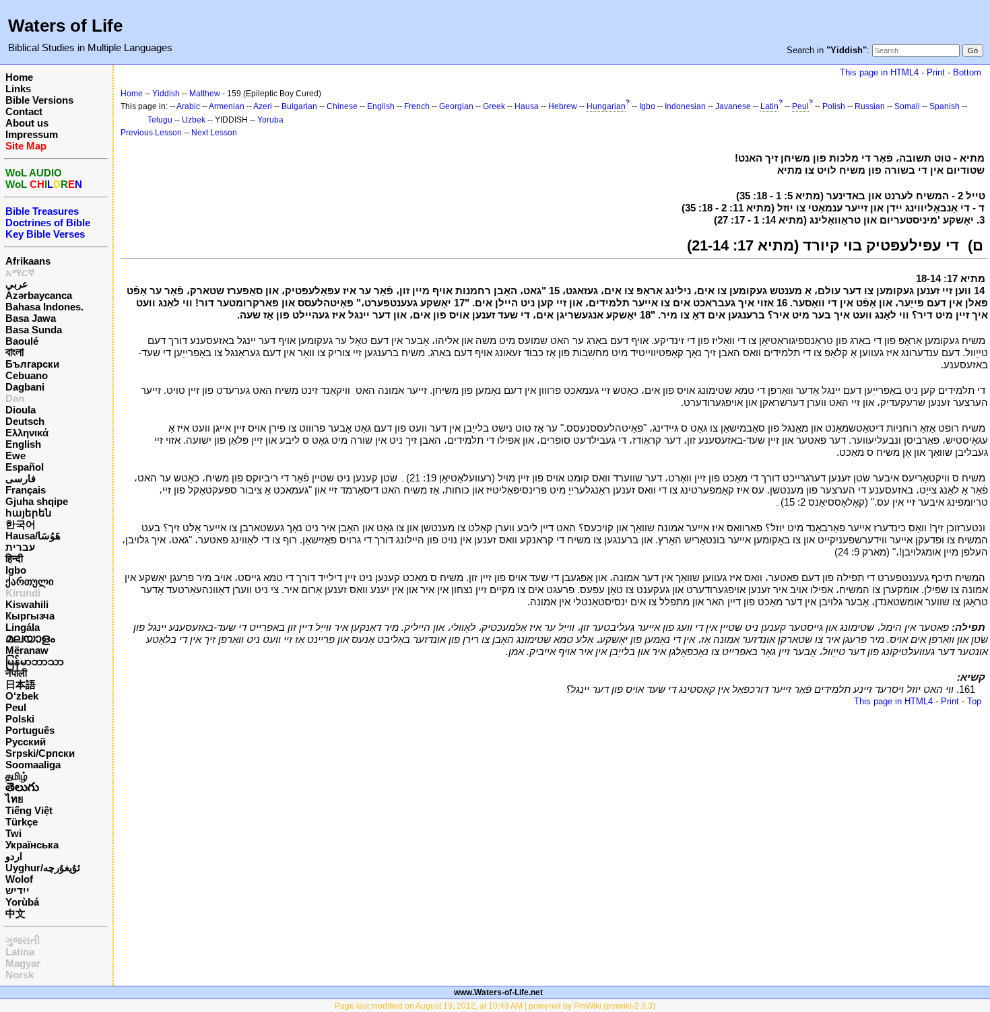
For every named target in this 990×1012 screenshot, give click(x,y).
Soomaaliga (33, 764)
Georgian (456, 106)
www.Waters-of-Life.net (498, 992)
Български (32, 364)
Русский (25, 741)
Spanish (944, 106)
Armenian (226, 106)
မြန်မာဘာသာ (34, 661)
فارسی (20, 478)
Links (18, 88)
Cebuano (26, 375)
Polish (833, 106)
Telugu (159, 120)
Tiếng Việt (29, 810)
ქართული (29, 581)
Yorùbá (22, 902)
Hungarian (606, 106)
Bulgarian (299, 106)
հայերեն (28, 512)
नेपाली (16, 673)
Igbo (15, 570)
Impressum (31, 134)
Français (25, 490)
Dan (14, 398)
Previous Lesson (151, 132)
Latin (769, 106)
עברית (20, 547)
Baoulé (21, 341)
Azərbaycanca (38, 295)
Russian (870, 106)
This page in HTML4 (879, 72)
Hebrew (562, 106)
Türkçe (21, 822)
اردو (13, 856)
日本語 (20, 684)
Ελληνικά (26, 432)
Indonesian (685, 106)
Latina (19, 951)
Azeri (262, 106)
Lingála (22, 627)
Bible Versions (39, 100)
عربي (16, 284)
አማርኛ (20, 272)
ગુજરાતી (22, 940)
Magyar (22, 963)
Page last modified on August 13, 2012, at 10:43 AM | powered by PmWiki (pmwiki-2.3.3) (495, 1006)
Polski (19, 718)
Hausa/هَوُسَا (33, 535)
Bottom (967, 72)
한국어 (20, 524)
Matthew (204, 93)
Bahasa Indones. (44, 306)
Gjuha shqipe (36, 501)
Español (24, 467)
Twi (13, 833)
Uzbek (193, 120)
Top (974, 701)
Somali (907, 106)
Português (30, 730)
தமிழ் (16, 776)
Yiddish (166, 93)
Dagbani (24, 387)
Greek (494, 106)
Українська (32, 844)
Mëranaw (26, 650)
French (417, 106)
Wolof (19, 879)
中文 (15, 913)
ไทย (14, 799)
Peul (15, 707)
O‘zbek (21, 696)
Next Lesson (214, 132)
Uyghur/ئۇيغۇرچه (42, 867)
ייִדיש (17, 890)
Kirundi (22, 593)
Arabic (188, 106)
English (23, 444)
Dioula (20, 409)
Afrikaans (28, 261)
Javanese (733, 106)
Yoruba (270, 120)
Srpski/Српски (40, 753)
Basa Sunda (33, 329)
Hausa (527, 106)
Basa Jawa (30, 318)
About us (26, 123)
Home (19, 77)
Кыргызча (30, 615)
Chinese (342, 106)
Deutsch (24, 421)
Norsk (19, 974)
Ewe (15, 455)
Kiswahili (26, 604)
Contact (23, 111)
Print (936, 72)
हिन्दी (14, 558)
